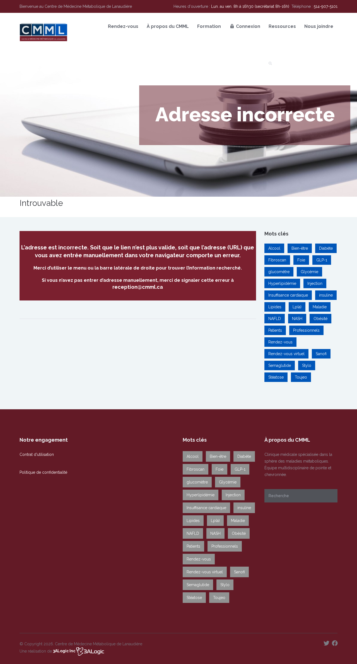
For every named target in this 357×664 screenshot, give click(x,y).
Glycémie (309, 272)
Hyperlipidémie (282, 283)
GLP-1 (321, 260)
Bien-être (299, 248)
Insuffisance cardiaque (288, 295)
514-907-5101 (325, 6)
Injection (314, 283)
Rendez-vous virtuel (286, 354)
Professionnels (306, 330)
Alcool (274, 248)
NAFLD (274, 318)
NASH (297, 318)
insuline (326, 295)
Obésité (320, 318)
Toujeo (301, 377)
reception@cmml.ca (137, 287)
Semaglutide (279, 365)
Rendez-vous (280, 342)
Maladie (320, 307)
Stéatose (276, 377)
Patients (275, 330)
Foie (301, 260)
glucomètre (279, 272)
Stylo (306, 365)
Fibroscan (277, 260)
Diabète (326, 248)
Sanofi (321, 354)
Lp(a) (297, 307)
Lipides (274, 307)
